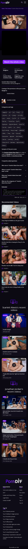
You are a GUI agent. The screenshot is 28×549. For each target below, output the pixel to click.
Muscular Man (5, 136)
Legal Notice (6, 498)
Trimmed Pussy (11, 121)
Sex (14, 127)
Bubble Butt (21, 130)
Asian (13, 133)
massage (14, 115)
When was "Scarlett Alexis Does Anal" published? (11, 176)
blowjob (18, 112)
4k (18, 118)
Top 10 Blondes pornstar (9, 511)
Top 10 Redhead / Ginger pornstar (11, 514)
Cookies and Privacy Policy (9, 495)
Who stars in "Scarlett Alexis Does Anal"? (12, 165)
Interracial (18, 133)
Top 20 (21, 503)
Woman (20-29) (5, 142)
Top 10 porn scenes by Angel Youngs (11, 529)
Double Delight (7, 329)
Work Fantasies (19, 136)
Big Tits (17, 121)
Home (3, 8)
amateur (8, 118)
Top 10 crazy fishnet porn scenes (10, 532)
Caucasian (23, 118)
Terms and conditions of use (9, 490)
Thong (8, 133)
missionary (4, 115)
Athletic (4, 133)
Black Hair (4, 121)
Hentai (20, 495)
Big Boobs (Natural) (13, 124)
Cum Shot (17, 139)
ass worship (20, 115)
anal (10, 112)
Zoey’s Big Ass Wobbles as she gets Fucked (13, 220)
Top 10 (21, 500)
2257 (4, 492)
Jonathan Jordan (11, 100)
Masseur (4, 145)
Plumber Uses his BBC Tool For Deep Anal (12, 265)
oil (22, 112)
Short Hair (4, 127)
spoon (3, 118)
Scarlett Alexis (10, 93)
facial (13, 112)
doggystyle (4, 112)
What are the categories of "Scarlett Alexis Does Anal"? (11, 182)
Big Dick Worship (20, 142)
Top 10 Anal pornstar (8, 527)
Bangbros (5, 70)
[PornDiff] (5, 2)
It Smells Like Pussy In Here (10, 459)
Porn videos (8, 8)
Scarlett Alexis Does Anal (17, 8)
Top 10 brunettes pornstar (9, 516)
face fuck (14, 118)
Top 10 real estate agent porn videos (11, 524)
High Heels (12, 136)
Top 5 (20, 498)
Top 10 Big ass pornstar (8, 519)
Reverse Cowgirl (14, 130)
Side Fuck (4, 139)
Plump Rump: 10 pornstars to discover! (12, 534)
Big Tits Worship (5, 130)
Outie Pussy (10, 139)
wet (9, 115)
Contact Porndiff (6, 500)
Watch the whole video (14, 62)
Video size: (17, 197)
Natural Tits (21, 124)
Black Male (13, 142)
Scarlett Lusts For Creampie (10, 351)
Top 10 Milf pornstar (7, 521)
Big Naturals (4, 124)
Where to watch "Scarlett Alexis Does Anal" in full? (12, 170)
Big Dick (10, 127)
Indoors (18, 127)
